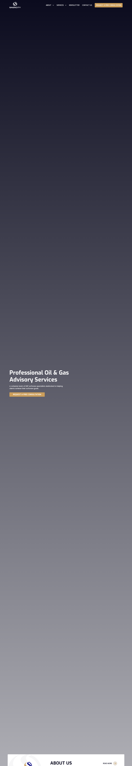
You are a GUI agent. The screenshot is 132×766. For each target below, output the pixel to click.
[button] (110, 763)
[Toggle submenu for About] (53, 5)
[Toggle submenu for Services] (65, 5)
